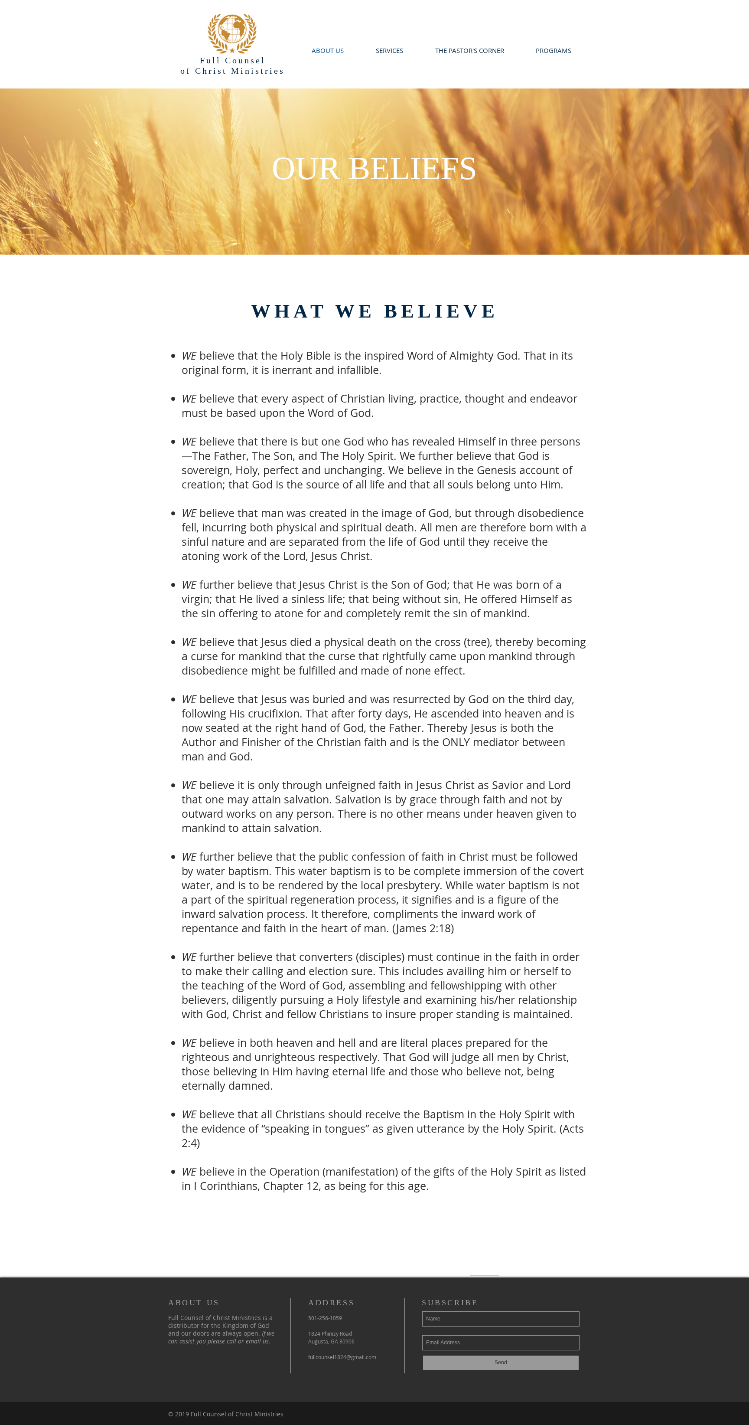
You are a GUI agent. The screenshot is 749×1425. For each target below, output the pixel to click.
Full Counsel (233, 60)
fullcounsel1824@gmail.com (342, 1356)
